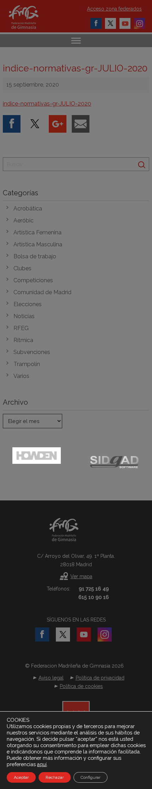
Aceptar (21, 777)
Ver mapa (81, 576)
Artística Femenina (37, 232)
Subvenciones (31, 352)
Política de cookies (81, 686)
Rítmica (23, 340)
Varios (21, 376)
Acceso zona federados (114, 9)
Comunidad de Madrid (42, 292)
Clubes (22, 268)
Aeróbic (23, 220)
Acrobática (27, 208)
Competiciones (33, 280)
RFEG (21, 328)
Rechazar (55, 777)
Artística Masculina (37, 244)
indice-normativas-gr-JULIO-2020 (47, 103)
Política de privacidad (100, 678)
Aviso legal (51, 678)
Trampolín (26, 364)
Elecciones (27, 304)
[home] (31, 17)
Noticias (24, 316)
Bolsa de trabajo (34, 256)
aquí (42, 764)
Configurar (90, 777)
